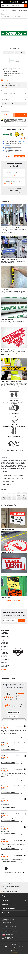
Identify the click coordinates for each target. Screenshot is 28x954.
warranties (4, 669)
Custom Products (8, 505)
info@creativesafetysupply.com (14, 192)
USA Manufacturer (10, 934)
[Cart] (26, 2)
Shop (3, 896)
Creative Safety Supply (15, 946)
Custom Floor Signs (7, 552)
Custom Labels (5, 597)
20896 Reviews (9, 699)
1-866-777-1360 (13, 190)
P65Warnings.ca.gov (9, 122)
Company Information (8, 908)
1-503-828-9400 (12, 928)
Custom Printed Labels (8, 487)
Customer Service (7, 913)
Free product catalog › (9, 175)
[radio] (20, 693)
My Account (5, 900)
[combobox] (14, 5)
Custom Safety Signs (7, 529)
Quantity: (3, 107)
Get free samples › (8, 184)
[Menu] (2, 2)
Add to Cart (22, 115)
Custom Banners (6, 575)
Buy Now (6, 115)
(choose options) (21, 141)
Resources (5, 904)
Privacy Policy (7, 943)
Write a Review (14, 719)
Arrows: (3, 97)
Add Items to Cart (19, 156)
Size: (2, 91)
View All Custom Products (13, 600)
